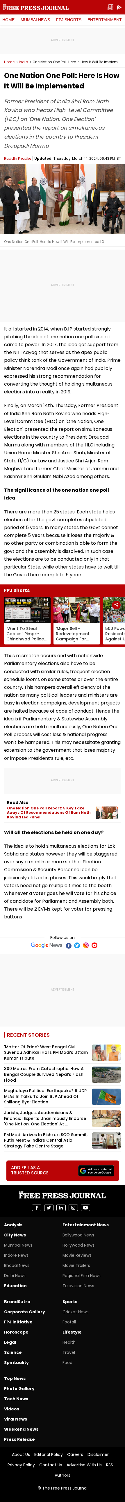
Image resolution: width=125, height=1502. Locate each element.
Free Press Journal (36, 7)
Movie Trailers (76, 1265)
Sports (70, 1302)
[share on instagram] (73, 1208)
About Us (21, 1454)
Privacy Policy (21, 1465)
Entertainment (105, 19)
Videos (11, 1409)
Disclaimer (98, 1454)
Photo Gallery (19, 1389)
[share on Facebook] (36, 1208)
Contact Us (50, 1465)
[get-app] (119, 7)
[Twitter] (77, 945)
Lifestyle (72, 1332)
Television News (78, 1286)
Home (8, 19)
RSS (109, 1465)
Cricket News (76, 1312)
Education (15, 1286)
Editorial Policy (48, 1454)
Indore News (16, 1255)
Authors (62, 1475)
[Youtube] (94, 945)
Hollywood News (78, 1245)
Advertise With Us (84, 1465)
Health (69, 1342)
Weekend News (21, 1429)
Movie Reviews (77, 1255)
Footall (69, 1322)
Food (67, 1362)
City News (15, 1235)
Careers (75, 1454)
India (23, 62)
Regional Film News (82, 1275)
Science (13, 1352)
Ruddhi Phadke (17, 158)
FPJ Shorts (68, 19)
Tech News (16, 1399)
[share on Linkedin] (61, 1208)
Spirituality (16, 1362)
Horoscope (16, 1332)
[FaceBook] (68, 945)
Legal (10, 1342)
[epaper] (110, 7)
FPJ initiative (18, 1322)
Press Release (19, 1439)
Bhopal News (16, 1265)
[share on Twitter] (48, 1208)
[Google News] (47, 945)
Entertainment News (86, 1225)
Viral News (15, 1419)
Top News (15, 1378)
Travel (69, 1352)
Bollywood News (78, 1235)
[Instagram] (86, 945)
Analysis (13, 1225)
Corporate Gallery (24, 1312)
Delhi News (15, 1275)
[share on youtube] (85, 1208)
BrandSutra (17, 1302)
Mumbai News (35, 19)
